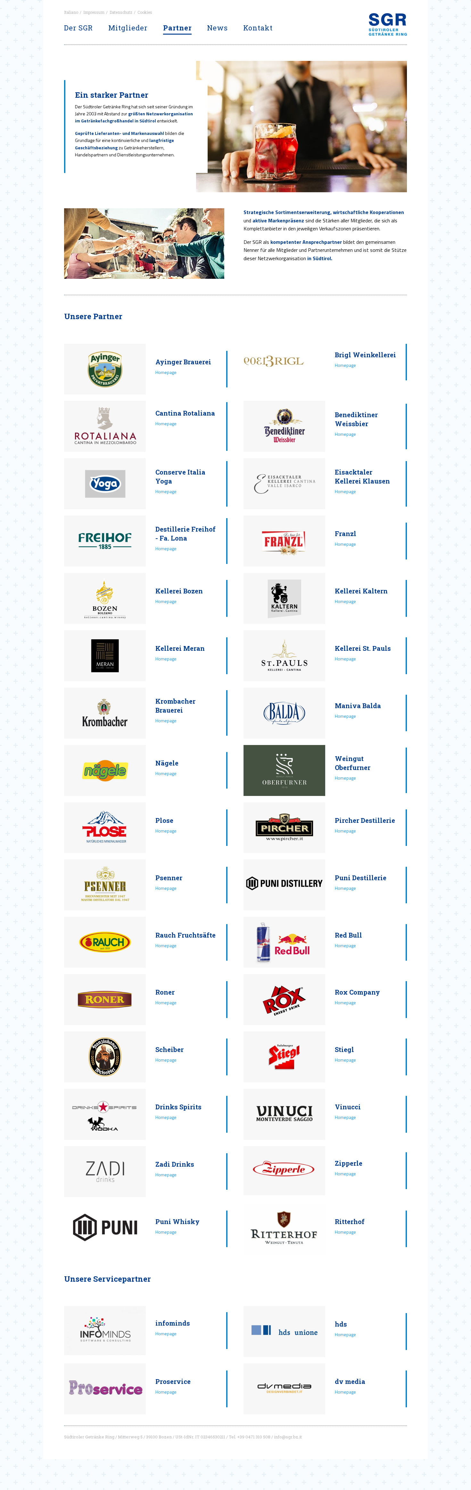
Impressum (93, 12)
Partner (177, 27)
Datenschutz (121, 12)
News (217, 27)
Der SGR (78, 27)
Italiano (71, 12)
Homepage (166, 372)
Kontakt (258, 27)
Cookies (144, 12)
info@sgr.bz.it (288, 1437)
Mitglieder (128, 27)
